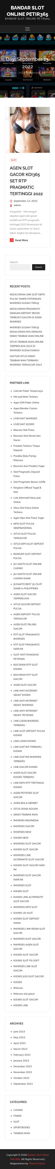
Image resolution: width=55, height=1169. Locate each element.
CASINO (18, 1109)
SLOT (13, 160)
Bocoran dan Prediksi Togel (28, 465)
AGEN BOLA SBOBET (25, 802)
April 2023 (19, 1043)
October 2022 (21, 1077)
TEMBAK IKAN (21, 1133)
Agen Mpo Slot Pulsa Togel (28, 517)
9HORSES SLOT (22, 885)
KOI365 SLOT (21, 891)
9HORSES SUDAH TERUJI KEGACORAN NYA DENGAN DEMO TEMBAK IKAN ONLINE (27, 331)
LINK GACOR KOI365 (25, 766)
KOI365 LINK (20, 1005)
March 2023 (20, 1048)
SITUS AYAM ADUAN (25, 808)
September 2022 (23, 1083)
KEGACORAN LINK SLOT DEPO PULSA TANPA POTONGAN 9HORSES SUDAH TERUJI (27, 298)
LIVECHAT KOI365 (23, 424)
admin (17, 205)
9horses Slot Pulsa (23, 429)
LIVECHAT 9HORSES (25, 418)
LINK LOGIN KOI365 (24, 740)
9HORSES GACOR (23, 826)
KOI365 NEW (21, 837)
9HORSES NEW (22, 831)
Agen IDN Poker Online (26, 402)
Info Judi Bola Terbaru (25, 396)
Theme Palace (37, 1163)
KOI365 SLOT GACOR (25, 849)
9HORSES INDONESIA (26, 820)
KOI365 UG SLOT (23, 912)
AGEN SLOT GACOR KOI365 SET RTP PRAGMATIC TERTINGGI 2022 (26, 181)
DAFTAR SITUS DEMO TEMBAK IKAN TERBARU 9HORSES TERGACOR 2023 (26, 360)
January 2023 (21, 1060)
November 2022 (22, 1072)
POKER (17, 1115)
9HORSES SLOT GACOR (27, 843)
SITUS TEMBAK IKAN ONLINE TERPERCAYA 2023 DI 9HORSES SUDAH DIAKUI (26, 346)
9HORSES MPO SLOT (25, 906)
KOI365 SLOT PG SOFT (26, 960)
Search (14, 262)
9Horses (18, 987)
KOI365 (17, 982)
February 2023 (22, 1054)
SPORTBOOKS (21, 1127)
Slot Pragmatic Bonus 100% (29, 481)
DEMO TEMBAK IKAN (25, 814)
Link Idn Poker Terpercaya (28, 390)
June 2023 (19, 1031)
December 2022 (22, 1066)
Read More (21, 240)
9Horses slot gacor (24, 993)
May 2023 (19, 1037)
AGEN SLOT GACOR (24, 684)
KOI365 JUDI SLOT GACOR (28, 976)
